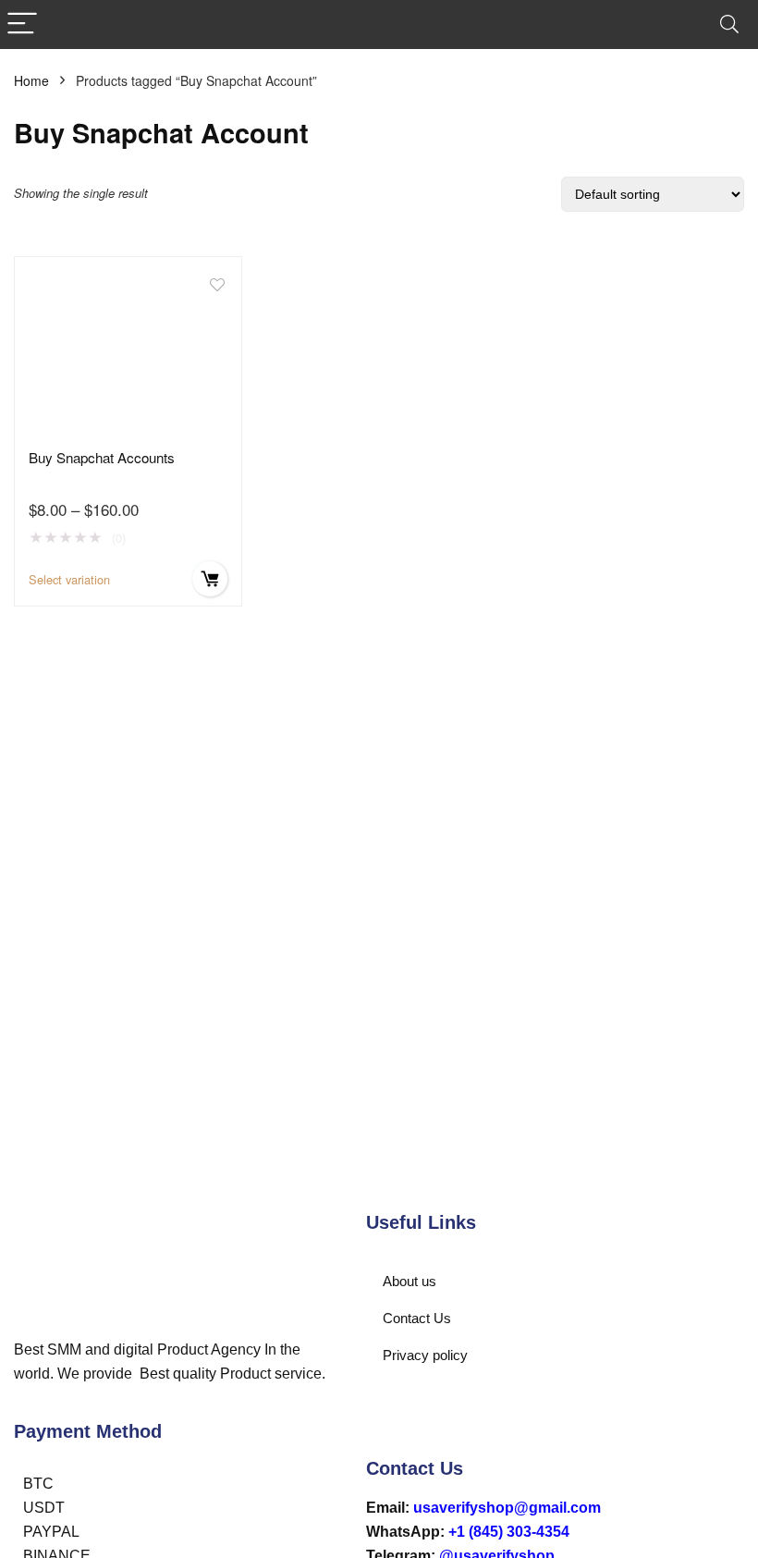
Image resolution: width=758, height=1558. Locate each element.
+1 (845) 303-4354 (508, 1532)
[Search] (729, 24)
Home (31, 80)
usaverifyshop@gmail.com (507, 1507)
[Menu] (22, 24)
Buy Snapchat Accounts (102, 457)
